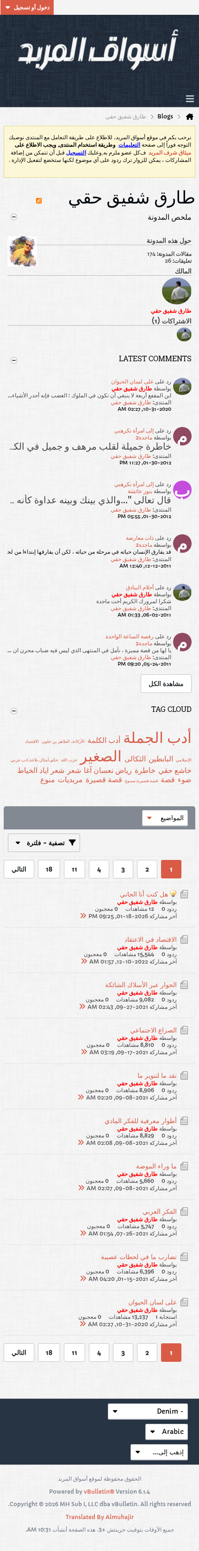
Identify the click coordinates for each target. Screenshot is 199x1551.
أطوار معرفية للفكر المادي (141, 1121)
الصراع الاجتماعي (153, 1030)
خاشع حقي (175, 770)
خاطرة (145, 770)
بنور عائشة (140, 491)
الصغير (101, 756)
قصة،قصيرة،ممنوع (141, 780)
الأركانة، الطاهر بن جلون (63, 741)
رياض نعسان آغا (108, 770)
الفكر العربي (160, 1211)
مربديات (70, 779)
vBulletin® (99, 1491)
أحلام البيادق (140, 587)
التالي (19, 869)
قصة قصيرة (104, 779)
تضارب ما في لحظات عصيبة (139, 1257)
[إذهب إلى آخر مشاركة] (83, 916)
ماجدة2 (144, 437)
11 (74, 869)
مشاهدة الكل (166, 684)
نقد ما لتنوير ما (157, 1075)
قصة (168, 779)
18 (49, 869)
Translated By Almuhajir (100, 1517)
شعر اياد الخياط (40, 770)
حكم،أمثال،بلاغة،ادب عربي (34, 759)
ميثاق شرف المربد (170, 152)
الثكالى (135, 758)
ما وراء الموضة (156, 1166)
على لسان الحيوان (132, 381)
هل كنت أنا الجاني (144, 894)
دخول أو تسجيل (32, 7)
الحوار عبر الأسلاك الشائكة (141, 985)
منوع (47, 779)
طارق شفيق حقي (131, 402)
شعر (74, 770)
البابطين (161, 758)
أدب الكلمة (103, 740)
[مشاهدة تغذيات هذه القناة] (39, 196)
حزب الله (69, 759)
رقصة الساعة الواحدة (130, 636)
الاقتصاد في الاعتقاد (150, 939)
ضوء (185, 779)
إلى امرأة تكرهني (134, 430)
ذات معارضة (140, 537)
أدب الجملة (157, 738)
